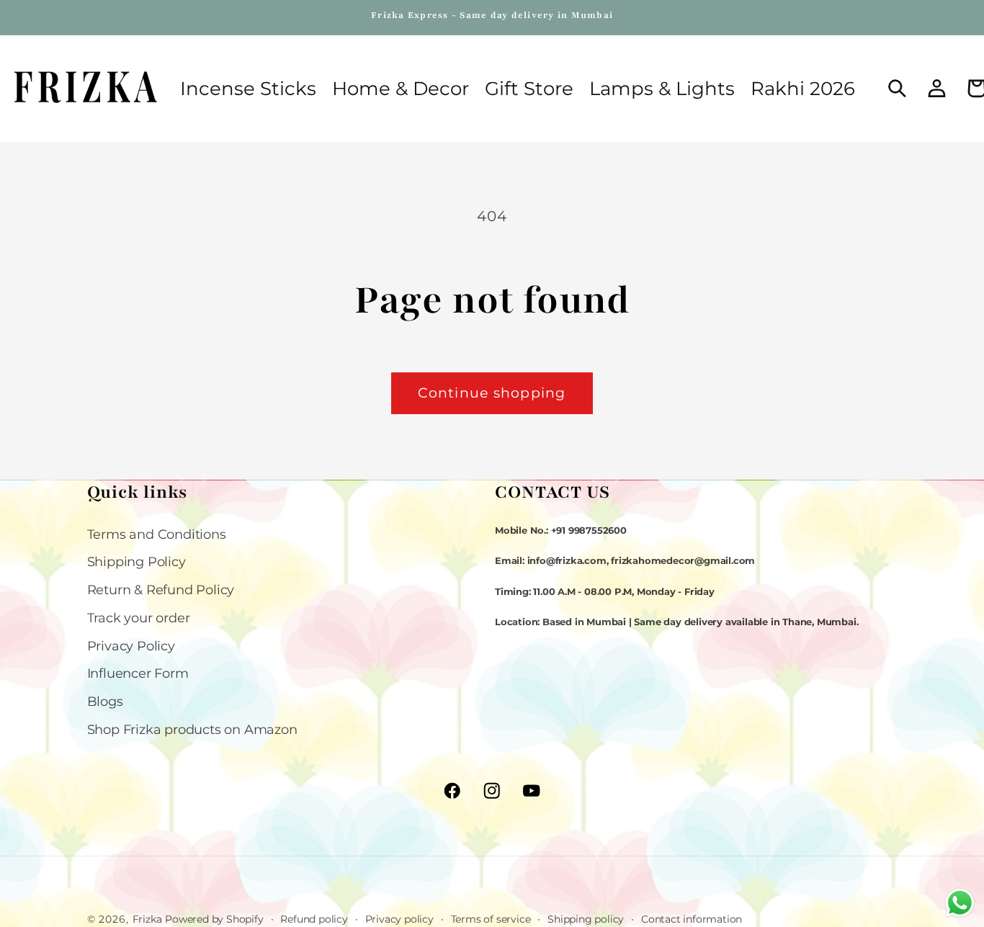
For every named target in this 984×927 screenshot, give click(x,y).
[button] (400, 88)
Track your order (138, 617)
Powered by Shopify (214, 919)
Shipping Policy (136, 562)
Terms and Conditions (156, 534)
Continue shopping (491, 393)
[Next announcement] (895, 17)
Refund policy (313, 918)
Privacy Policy (131, 645)
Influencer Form (138, 673)
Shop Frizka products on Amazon (192, 729)
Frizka (147, 919)
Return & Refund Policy (161, 589)
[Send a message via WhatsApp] (960, 903)
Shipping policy (585, 918)
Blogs (105, 701)
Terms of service (491, 918)
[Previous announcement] (89, 17)
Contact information (691, 918)
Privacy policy (399, 918)
